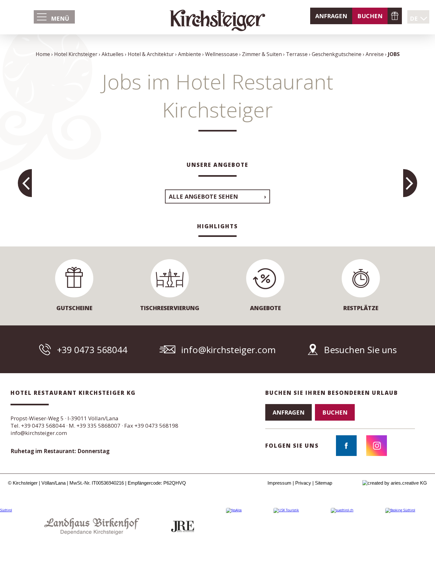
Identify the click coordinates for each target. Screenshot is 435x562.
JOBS (394, 54)
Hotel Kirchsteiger (75, 54)
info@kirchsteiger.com (228, 350)
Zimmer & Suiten (262, 54)
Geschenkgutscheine (395, 16)
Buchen (369, 16)
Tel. (38, 425)
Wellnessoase (221, 54)
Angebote (265, 308)
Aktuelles (113, 54)
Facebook (346, 445)
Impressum (279, 483)
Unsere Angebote (217, 164)
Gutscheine (74, 308)
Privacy (303, 483)
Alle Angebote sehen (203, 196)
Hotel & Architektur (151, 54)
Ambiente (189, 54)
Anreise (375, 54)
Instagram (376, 445)
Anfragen (331, 16)
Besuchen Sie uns (360, 350)
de (414, 18)
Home (43, 54)
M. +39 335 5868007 (94, 425)
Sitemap (323, 483)
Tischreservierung (169, 308)
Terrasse (297, 54)
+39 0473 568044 (92, 350)
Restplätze (360, 308)
